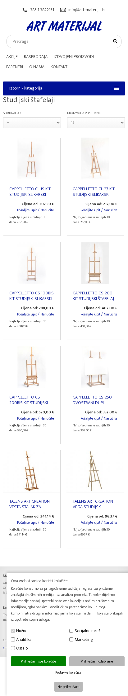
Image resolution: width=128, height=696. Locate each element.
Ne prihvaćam (68, 687)
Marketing (84, 639)
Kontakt (59, 66)
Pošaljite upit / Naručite (35, 210)
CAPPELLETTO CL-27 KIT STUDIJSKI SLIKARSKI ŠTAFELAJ (94, 194)
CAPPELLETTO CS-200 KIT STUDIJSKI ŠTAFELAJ (93, 295)
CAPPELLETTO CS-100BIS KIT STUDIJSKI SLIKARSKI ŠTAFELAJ (31, 298)
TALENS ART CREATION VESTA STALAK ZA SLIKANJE (29, 507)
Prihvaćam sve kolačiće (38, 661)
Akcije (12, 56)
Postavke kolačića (68, 672)
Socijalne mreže (89, 630)
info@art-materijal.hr (87, 9)
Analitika (23, 639)
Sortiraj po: (12, 113)
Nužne (21, 630)
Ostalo (22, 648)
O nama (36, 66)
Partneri (14, 66)
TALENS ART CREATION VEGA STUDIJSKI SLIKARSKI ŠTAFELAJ (93, 507)
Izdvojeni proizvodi (74, 56)
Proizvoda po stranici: (85, 113)
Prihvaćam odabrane (97, 661)
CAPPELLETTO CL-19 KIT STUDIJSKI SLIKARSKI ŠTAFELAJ (30, 194)
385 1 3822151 (42, 9)
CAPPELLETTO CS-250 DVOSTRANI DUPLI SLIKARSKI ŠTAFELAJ (92, 403)
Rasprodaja (36, 56)
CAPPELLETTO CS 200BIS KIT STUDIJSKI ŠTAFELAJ (28, 403)
